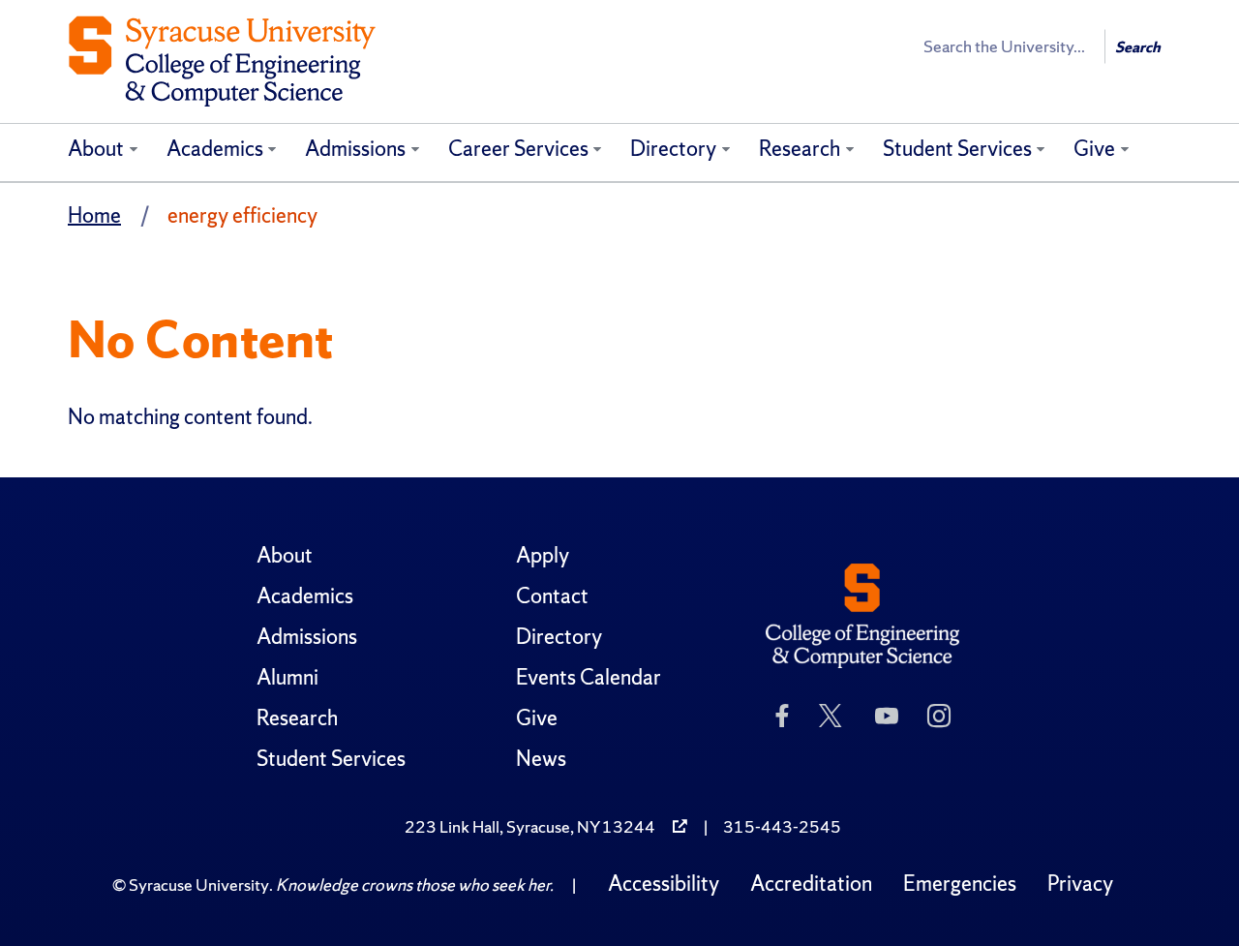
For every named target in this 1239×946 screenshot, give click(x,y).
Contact (552, 596)
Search (1138, 47)
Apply (542, 555)
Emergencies (959, 884)
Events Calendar (588, 677)
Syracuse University (199, 884)
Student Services (957, 149)
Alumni (287, 677)
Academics (214, 149)
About (96, 149)
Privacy (1080, 884)
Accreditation (811, 884)
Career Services (518, 149)
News (541, 759)
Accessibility (663, 884)
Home (94, 215)
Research (799, 149)
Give (1094, 149)
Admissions (355, 149)
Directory (673, 149)
